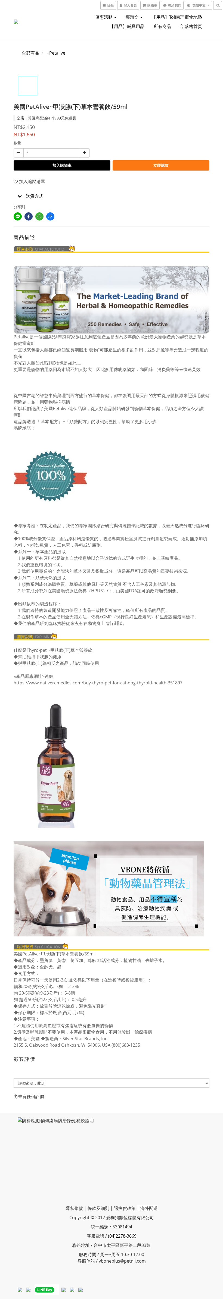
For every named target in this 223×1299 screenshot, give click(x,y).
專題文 (133, 17)
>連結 (47, 676)
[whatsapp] (39, 216)
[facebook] (28, 216)
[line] (18, 216)
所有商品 (162, 26)
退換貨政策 (125, 1208)
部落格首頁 (191, 26)
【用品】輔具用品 (127, 26)
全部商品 (30, 53)
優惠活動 (104, 17)
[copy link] (50, 216)
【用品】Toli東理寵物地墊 (177, 17)
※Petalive (56, 53)
